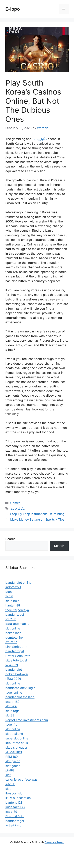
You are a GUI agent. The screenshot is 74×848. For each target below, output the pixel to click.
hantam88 (12, 605)
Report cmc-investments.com (26, 720)
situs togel (12, 711)
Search (10, 539)
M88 (8, 592)
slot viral (11, 706)
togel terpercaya (17, 610)
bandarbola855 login (20, 688)
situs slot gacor (16, 747)
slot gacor (12, 761)
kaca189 (11, 811)
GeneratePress (54, 842)
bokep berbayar (16, 674)
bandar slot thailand (19, 697)
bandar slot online (18, 582)
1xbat (9, 596)
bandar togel (14, 614)
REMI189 (11, 757)
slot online (12, 628)
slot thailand (14, 734)
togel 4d (11, 724)
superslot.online (16, 738)
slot (8, 775)
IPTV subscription (18, 798)
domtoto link (14, 637)
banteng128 (13, 802)
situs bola (12, 601)
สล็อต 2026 (13, 679)
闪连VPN (11, 665)
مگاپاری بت (40, 139)
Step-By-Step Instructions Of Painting (37, 514)
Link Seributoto (16, 647)
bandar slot (13, 669)
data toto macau (17, 624)
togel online (13, 692)
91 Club (10, 619)
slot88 (9, 715)
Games (15, 503)
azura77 (11, 642)
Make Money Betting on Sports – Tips (37, 519)
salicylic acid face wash (22, 779)
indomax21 (13, 587)
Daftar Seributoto (17, 656)
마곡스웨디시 (14, 816)
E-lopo (12, 9)
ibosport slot (14, 793)
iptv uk (10, 784)
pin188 (10, 770)
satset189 (12, 702)
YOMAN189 (13, 752)
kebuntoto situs (16, 743)
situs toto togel (16, 660)
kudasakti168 (15, 807)
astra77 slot (13, 825)
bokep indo (13, 633)
